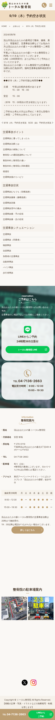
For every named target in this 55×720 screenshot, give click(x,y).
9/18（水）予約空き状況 (15, 122)
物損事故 (7, 245)
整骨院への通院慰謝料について (17, 155)
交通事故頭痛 (9, 202)
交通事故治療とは (11, 143)
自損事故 (7, 250)
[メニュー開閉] (50, 5)
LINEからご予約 (41, 714)
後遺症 (6, 171)
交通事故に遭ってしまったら (16, 138)
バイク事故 (8, 267)
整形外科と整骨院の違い (14, 160)
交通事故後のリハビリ (13, 177)
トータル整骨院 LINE (27, 349)
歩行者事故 (8, 272)
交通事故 (7, 234)
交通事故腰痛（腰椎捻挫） (15, 197)
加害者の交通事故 (11, 256)
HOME (4, 26)
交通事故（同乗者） (12, 239)
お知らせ (16, 26)
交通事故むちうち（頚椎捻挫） (17, 191)
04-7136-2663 (30, 381)
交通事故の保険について (14, 149)
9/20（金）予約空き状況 (39, 122)
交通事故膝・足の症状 (13, 219)
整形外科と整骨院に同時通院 (16, 166)
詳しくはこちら (27, 530)
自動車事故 (8, 261)
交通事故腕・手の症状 (13, 213)
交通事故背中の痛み (12, 208)
